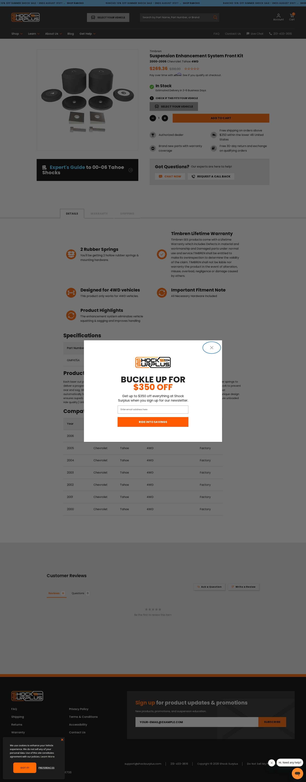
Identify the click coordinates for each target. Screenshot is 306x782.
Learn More (48, 756)
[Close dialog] (212, 348)
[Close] (62, 739)
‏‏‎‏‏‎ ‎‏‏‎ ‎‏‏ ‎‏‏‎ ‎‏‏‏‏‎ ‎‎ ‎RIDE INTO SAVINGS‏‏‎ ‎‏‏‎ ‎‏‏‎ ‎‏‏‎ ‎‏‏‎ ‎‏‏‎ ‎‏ (153, 422)
